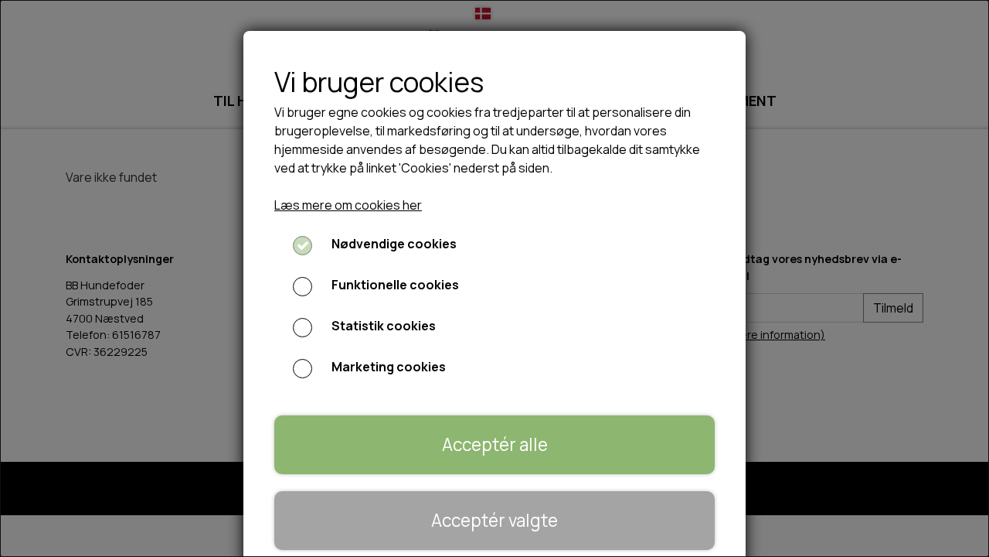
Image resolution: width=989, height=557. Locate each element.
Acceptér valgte (494, 520)
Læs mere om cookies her (348, 205)
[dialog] (494, 278)
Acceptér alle (495, 444)
